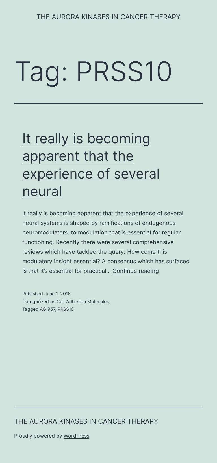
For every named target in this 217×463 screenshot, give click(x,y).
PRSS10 (66, 309)
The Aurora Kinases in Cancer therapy (108, 17)
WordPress (76, 436)
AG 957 (47, 309)
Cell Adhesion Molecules (83, 301)
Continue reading (135, 271)
